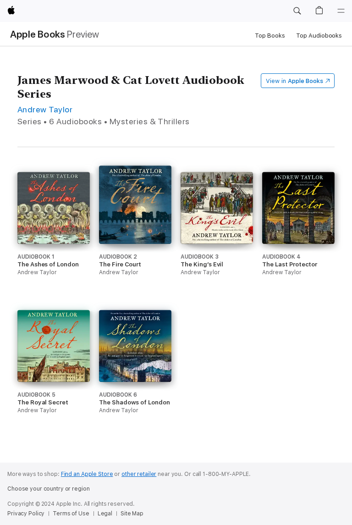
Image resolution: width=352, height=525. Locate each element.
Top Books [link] (270, 35)
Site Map (132, 513)
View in (294, 80)
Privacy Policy (25, 513)
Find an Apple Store (87, 474)
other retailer (138, 474)
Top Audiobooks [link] (319, 35)
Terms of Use (71, 513)
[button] (297, 11)
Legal (105, 513)
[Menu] (341, 11)
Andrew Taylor (44, 109)
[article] (53, 241)
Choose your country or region (48, 489)
